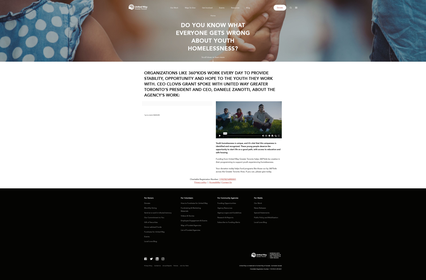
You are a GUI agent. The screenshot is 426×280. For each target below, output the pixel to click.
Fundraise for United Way (154, 232)
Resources (235, 8)
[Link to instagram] (163, 259)
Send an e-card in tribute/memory (158, 213)
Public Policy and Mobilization (266, 217)
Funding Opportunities (226, 203)
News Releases (260, 208)
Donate (280, 8)
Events (221, 8)
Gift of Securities (151, 222)
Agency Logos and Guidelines (229, 213)
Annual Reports (167, 265)
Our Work (174, 8)
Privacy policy (200, 182)
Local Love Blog (150, 241)
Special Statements (261, 213)
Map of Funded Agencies (191, 225)
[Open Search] (291, 8)
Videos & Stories (187, 216)
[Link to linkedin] (157, 259)
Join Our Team (184, 265)
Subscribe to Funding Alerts (228, 222)
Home (213, 16)
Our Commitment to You (154, 217)
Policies (176, 265)
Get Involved (207, 8)
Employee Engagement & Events (194, 221)
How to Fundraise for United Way (194, 203)
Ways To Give (190, 8)
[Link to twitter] (151, 259)
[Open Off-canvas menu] (296, 8)
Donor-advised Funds (153, 227)
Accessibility (214, 182)
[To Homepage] (138, 10)
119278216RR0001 (227, 179)
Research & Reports (225, 217)
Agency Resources (224, 208)
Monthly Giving (150, 208)
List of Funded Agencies (190, 230)
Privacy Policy (148, 265)
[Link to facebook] (145, 259)
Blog (248, 8)
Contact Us (227, 182)
